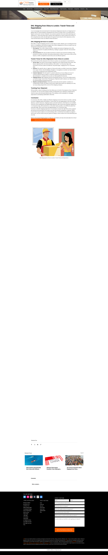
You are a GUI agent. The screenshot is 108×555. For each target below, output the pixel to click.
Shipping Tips (34, 440)
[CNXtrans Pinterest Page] (31, 497)
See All (82, 452)
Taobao (24, 542)
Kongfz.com (47, 542)
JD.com (34, 542)
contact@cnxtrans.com (45, 1)
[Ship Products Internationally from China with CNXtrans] (34, 460)
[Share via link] (40, 444)
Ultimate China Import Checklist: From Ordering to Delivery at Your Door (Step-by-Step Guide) (53, 468)
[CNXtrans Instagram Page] (28, 497)
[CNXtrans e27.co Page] (38, 497)
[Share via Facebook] (31, 444)
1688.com (30, 542)
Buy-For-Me (74, 541)
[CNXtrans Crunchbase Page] (41, 497)
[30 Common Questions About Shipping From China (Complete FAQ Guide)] (74, 460)
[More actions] (76, 22)
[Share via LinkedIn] (37, 444)
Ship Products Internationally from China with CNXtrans (33, 468)
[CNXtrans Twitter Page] (24, 497)
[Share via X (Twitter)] (34, 444)
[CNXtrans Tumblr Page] (34, 497)
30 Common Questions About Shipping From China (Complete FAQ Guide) (74, 468)
